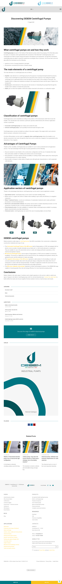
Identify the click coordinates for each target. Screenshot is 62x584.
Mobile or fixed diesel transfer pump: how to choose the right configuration (12, 458)
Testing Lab (6, 506)
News (6, 293)
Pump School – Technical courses (11, 504)
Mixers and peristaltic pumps (38, 504)
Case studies (35, 519)
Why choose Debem (8, 499)
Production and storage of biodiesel (11, 528)
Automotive (6, 526)
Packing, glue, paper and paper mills (11, 539)
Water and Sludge (7, 530)
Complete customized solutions (39, 508)
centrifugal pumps (24, 241)
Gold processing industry (9, 546)
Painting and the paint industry (10, 535)
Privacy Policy (42, 550)
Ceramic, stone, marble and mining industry (13, 531)
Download (34, 514)
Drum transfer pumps (36, 502)
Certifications (6, 500)
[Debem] (3, 9)
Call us (46, 582)
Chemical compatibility (37, 518)
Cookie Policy (52, 550)
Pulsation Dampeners (36, 500)
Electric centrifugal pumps (37, 499)
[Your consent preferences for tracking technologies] (59, 581)
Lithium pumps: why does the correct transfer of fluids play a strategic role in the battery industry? (31, 459)
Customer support (7, 502)
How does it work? (8, 289)
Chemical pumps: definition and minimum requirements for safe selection (50, 458)
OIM (33, 516)
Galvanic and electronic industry (10, 537)
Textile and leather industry (9, 548)
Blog (5, 516)
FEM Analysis (6, 508)
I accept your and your (44, 550)
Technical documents (9, 296)
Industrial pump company (9, 497)
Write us (15, 582)
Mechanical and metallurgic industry (11, 544)
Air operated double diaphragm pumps (40, 497)
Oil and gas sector (7, 541)
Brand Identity (7, 509)
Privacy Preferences (40, 561)
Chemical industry (7, 533)
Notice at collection (31, 570)
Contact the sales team (50, 277)
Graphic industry (7, 542)
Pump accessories (36, 506)
